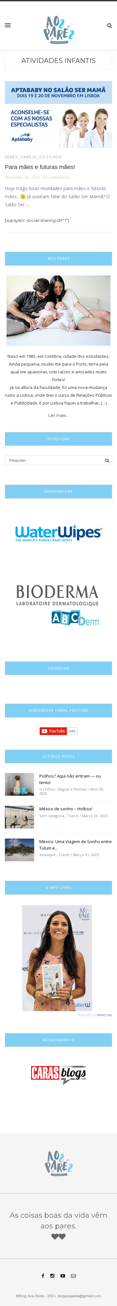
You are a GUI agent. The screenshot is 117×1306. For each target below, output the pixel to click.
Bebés (11, 157)
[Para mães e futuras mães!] (58, 114)
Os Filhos (50, 157)
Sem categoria (51, 815)
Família (28, 157)
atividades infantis (58, 61)
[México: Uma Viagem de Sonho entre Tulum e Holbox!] (19, 849)
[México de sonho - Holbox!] (19, 816)
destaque (47, 854)
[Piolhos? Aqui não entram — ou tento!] (19, 784)
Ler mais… (58, 415)
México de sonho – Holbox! (65, 809)
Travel (72, 815)
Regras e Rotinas (72, 789)
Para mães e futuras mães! (40, 167)
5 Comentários (57, 177)
